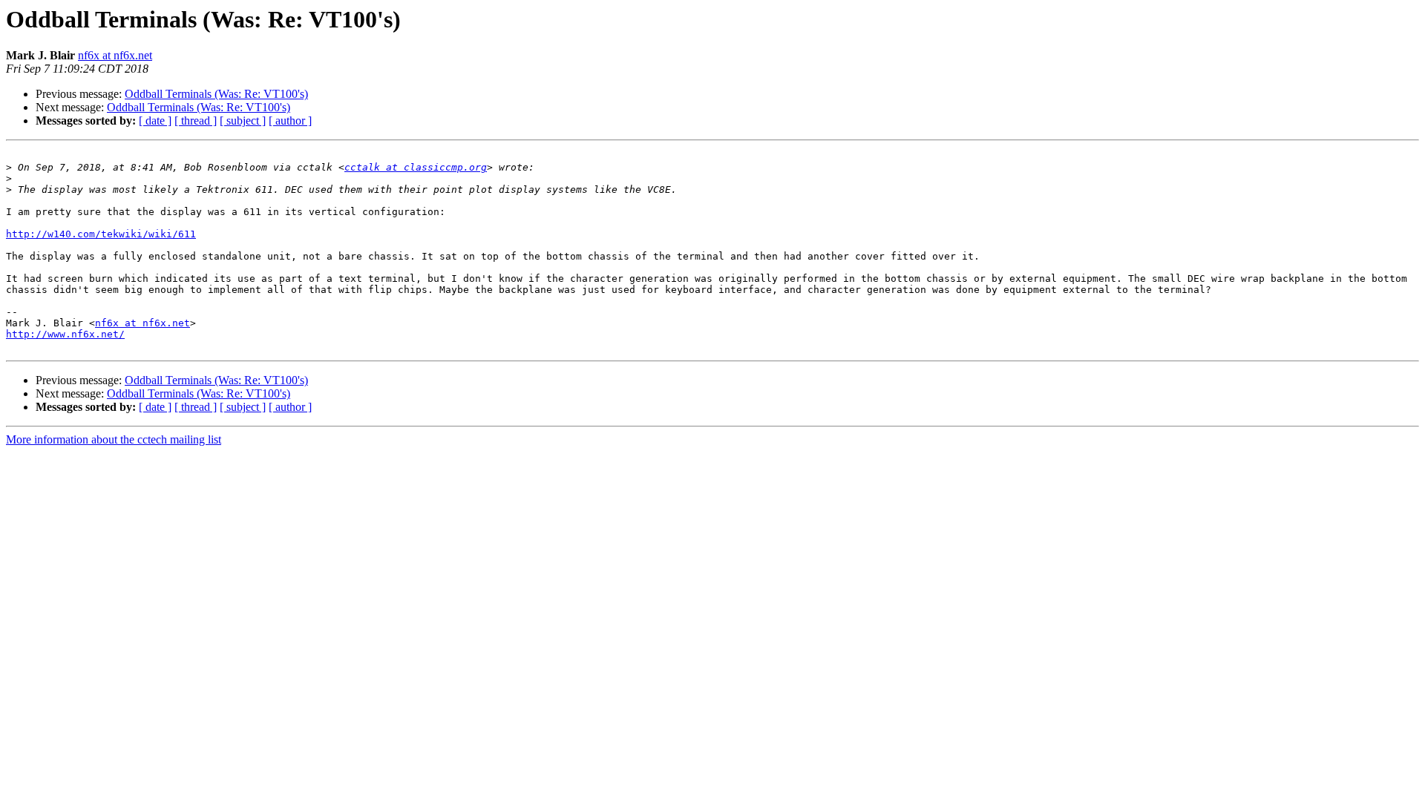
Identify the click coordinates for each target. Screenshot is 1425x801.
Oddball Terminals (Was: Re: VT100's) (216, 94)
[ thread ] (195, 120)
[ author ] (290, 120)
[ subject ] (243, 120)
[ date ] (155, 120)
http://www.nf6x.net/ (65, 334)
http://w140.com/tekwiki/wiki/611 (101, 234)
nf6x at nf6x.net (115, 55)
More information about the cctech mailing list (113, 439)
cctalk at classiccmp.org (415, 167)
